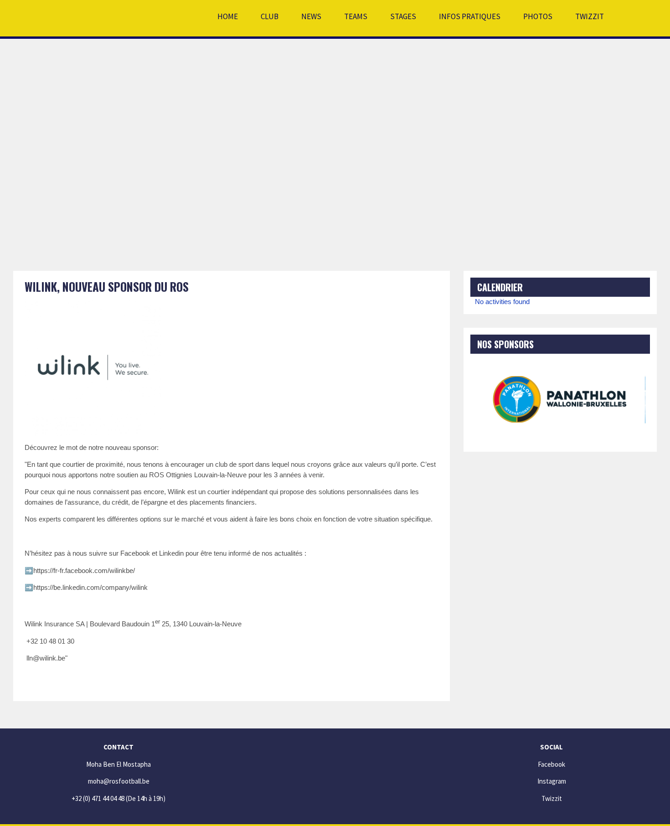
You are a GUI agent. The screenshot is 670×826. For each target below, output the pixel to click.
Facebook (551, 764)
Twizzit (589, 16)
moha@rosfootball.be (118, 781)
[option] (560, 399)
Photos (537, 16)
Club (269, 16)
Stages (403, 16)
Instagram (551, 781)
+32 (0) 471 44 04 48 (98, 798)
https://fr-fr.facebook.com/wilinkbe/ (84, 570)
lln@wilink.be (45, 658)
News (311, 16)
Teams (355, 16)
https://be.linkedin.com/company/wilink (90, 587)
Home (227, 16)
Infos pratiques (469, 16)
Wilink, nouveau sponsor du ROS (107, 286)
